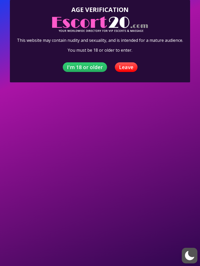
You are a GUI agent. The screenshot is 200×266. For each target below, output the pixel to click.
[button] (189, 255)
